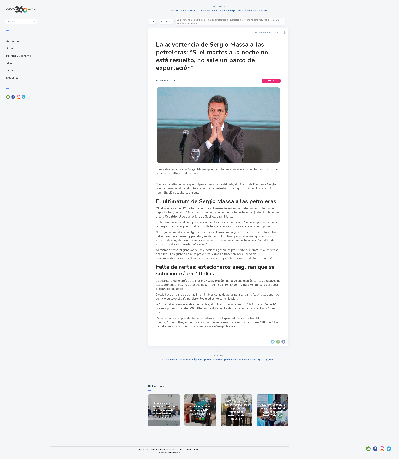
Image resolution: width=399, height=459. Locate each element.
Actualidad (13, 41)
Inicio (151, 21)
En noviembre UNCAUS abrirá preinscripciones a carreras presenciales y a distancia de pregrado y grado (218, 359)
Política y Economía (18, 56)
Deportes (12, 77)
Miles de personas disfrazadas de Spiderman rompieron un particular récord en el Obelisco (218, 10)
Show (10, 48)
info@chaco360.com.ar (169, 452)
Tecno (10, 70)
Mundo (10, 63)
